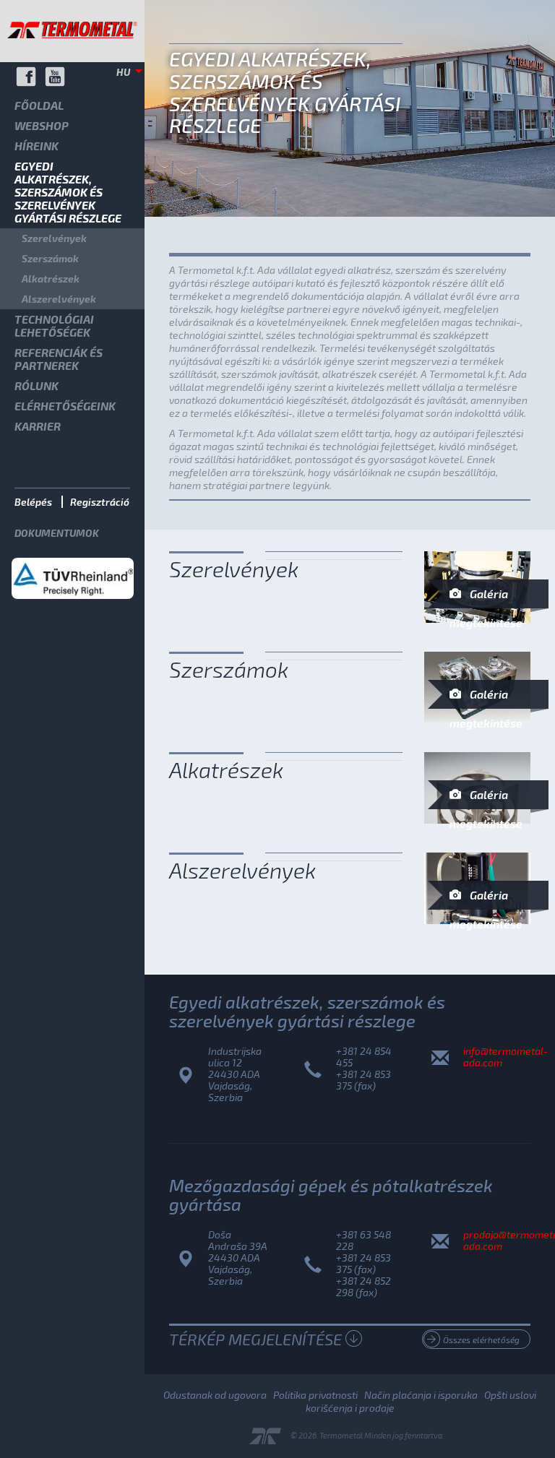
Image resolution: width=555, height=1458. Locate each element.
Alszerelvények (59, 299)
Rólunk (36, 385)
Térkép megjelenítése (255, 1338)
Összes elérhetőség (481, 1339)
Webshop (41, 125)
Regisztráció (99, 502)
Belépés (33, 502)
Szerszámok (50, 258)
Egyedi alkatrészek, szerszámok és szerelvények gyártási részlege (67, 192)
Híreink (36, 145)
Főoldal (39, 105)
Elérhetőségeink (65, 406)
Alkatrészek (50, 278)
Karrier (37, 426)
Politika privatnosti (315, 1395)
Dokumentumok (56, 533)
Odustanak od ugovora (215, 1395)
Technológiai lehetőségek (54, 325)
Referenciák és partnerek (58, 358)
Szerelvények (54, 238)
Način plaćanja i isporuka (421, 1395)
